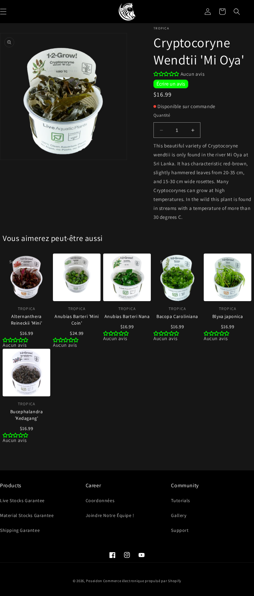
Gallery (178, 515)
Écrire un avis (170, 83)
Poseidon (94, 580)
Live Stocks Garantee (22, 500)
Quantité (161, 115)
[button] (237, 11)
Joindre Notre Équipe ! (110, 515)
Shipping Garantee (20, 530)
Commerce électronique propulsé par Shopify (142, 580)
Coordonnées (100, 500)
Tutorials (180, 500)
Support (180, 530)
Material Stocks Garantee (27, 515)
